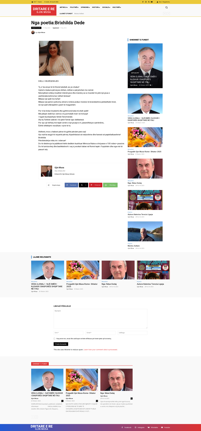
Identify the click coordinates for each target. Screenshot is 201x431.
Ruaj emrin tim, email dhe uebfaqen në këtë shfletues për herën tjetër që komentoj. (84, 338)
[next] (168, 13)
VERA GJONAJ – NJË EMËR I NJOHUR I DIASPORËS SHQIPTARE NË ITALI (143, 119)
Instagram (141, 427)
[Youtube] (151, 1)
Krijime (130, 212)
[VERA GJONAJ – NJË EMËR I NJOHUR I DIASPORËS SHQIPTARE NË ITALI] (145, 104)
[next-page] (36, 417)
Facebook (127, 427)
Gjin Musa (41, 32)
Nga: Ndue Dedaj (135, 183)
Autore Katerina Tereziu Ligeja (140, 214)
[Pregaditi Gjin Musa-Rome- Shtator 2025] (145, 65)
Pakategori (36, 28)
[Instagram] (145, 1)
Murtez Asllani (79, 13)
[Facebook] (142, 1)
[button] (166, 7)
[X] (148, 1)
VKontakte (154, 427)
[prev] (164, 13)
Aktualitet (135, 76)
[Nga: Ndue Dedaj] (145, 169)
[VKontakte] (149, 427)
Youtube (167, 427)
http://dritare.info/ (60, 171)
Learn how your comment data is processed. (101, 350)
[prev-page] (32, 417)
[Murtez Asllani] (145, 231)
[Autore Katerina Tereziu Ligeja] (145, 200)
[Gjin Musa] (33, 32)
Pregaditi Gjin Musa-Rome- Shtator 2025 (144, 152)
